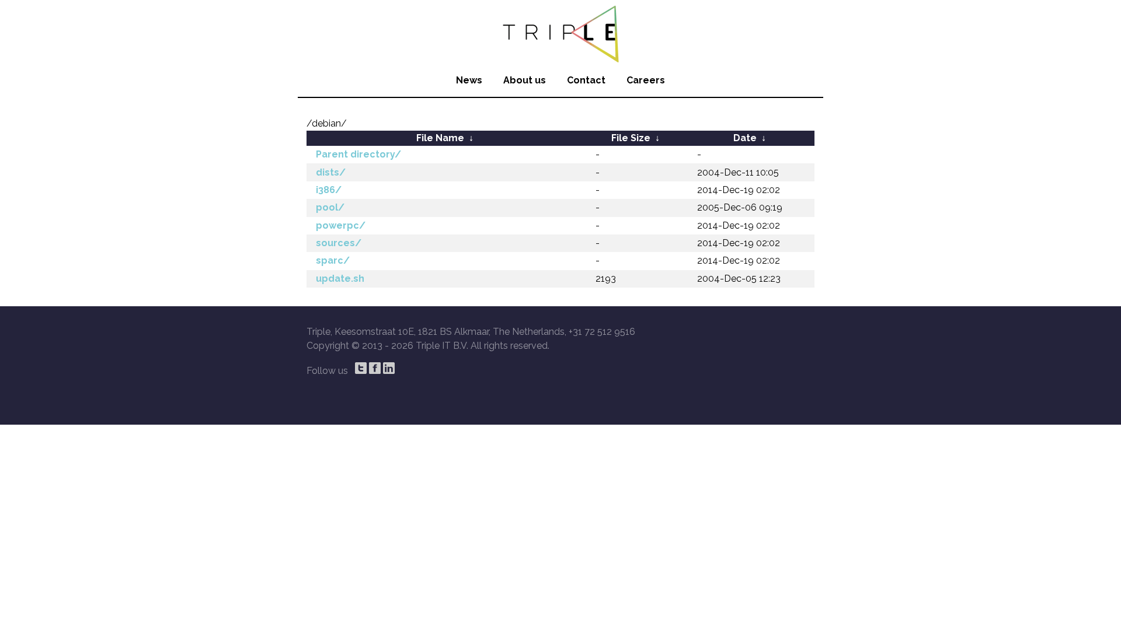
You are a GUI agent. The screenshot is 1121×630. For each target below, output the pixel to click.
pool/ (330, 207)
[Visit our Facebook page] (375, 368)
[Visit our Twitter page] (361, 368)
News (469, 80)
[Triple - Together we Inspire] (560, 32)
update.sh (340, 278)
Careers (645, 80)
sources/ (338, 243)
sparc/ (333, 260)
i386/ (329, 189)
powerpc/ (340, 225)
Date (745, 138)
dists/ (331, 172)
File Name (440, 138)
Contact (586, 80)
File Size (630, 138)
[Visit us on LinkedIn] (389, 368)
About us (524, 80)
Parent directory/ (358, 154)
